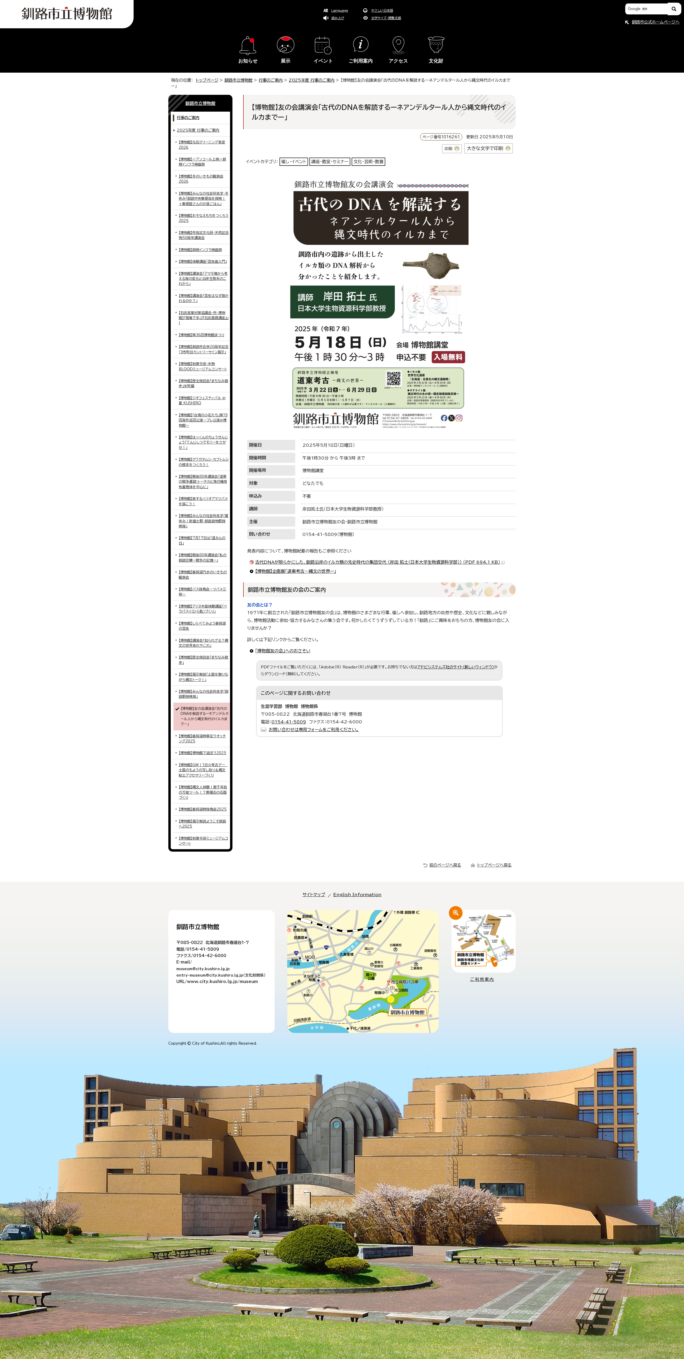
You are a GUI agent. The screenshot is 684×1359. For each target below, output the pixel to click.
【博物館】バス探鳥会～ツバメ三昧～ (202, 592)
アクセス (398, 61)
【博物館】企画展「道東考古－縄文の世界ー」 (295, 571)
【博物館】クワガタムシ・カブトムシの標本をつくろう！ (204, 462)
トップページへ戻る (494, 865)
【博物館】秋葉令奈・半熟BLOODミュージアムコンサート (203, 366)
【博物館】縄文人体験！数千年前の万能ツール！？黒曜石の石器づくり (203, 792)
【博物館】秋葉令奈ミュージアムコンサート (203, 841)
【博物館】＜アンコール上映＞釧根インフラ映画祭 (202, 162)
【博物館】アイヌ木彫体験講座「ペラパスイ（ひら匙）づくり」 (203, 609)
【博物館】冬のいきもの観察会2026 (201, 179)
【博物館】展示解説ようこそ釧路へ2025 (202, 824)
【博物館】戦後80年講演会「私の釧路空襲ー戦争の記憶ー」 (203, 557)
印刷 (448, 149)
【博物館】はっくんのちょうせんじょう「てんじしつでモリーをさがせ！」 (203, 442)
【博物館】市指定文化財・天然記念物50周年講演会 (204, 235)
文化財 (436, 61)
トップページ (207, 80)
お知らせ (248, 61)
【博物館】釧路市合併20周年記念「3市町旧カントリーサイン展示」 (203, 349)
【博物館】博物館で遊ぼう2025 (202, 753)
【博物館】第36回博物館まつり (201, 335)
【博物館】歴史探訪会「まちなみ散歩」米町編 (203, 383)
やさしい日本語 (382, 10)
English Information (357, 894)
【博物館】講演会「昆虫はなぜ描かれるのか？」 (204, 298)
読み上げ (337, 17)
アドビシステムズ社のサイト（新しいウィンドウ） (455, 667)
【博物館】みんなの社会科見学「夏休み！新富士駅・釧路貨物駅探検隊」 (203, 521)
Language (339, 10)
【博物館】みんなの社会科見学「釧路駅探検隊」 (203, 694)
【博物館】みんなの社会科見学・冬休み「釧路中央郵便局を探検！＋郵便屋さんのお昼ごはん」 (203, 199)
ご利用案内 (361, 61)
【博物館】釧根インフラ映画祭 (200, 250)
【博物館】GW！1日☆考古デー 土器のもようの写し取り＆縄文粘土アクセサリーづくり (203, 770)
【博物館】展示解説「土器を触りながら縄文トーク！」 (203, 677)
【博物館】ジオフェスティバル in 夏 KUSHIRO (202, 400)
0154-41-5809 (288, 722)
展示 (285, 61)
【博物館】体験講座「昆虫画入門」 (203, 261)
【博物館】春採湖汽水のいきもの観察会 (203, 574)
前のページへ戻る (445, 865)
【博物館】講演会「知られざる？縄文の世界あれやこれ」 (203, 643)
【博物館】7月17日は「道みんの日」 (202, 540)
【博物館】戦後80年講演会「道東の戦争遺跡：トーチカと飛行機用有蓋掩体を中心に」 (203, 482)
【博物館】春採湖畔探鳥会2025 (203, 809)
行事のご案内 (271, 80)
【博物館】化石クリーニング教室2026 (202, 144)
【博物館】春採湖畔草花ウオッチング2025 (202, 738)
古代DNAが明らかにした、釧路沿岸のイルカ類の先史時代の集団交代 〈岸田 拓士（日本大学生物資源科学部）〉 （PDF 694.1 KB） (377, 562)
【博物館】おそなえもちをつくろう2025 (203, 218)
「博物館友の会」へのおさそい (282, 651)
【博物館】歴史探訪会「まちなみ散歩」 (203, 660)
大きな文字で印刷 (485, 148)
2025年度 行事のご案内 (312, 80)
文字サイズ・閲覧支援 (386, 17)
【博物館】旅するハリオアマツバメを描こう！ (203, 501)
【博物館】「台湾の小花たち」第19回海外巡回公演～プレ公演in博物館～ (203, 420)
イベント (323, 61)
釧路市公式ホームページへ (655, 22)
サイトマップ (313, 894)
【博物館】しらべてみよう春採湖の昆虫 (202, 626)
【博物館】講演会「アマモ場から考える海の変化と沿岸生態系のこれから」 (203, 279)
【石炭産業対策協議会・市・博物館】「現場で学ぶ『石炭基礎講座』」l (203, 318)
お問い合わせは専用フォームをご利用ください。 (314, 729)
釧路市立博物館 (238, 80)
